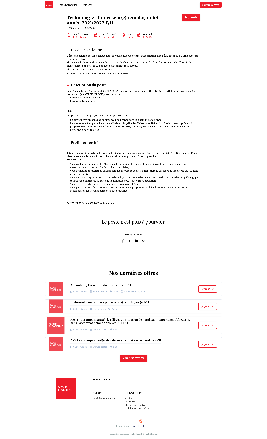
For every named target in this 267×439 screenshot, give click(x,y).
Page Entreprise (68, 4)
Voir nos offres (210, 4)
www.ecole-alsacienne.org (97, 69)
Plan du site (131, 401)
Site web (87, 4)
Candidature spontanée (105, 398)
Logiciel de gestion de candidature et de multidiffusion (133, 434)
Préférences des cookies (137, 408)
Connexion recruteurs (136, 405)
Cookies (129, 398)
